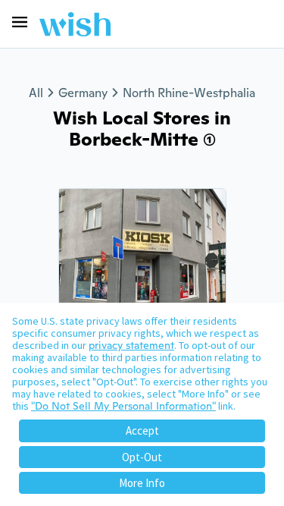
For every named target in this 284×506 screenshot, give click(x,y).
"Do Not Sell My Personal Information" (123, 406)
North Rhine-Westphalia (189, 93)
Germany (83, 93)
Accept (142, 430)
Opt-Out (142, 457)
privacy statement (131, 345)
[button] (19, 22)
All (36, 93)
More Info (142, 483)
